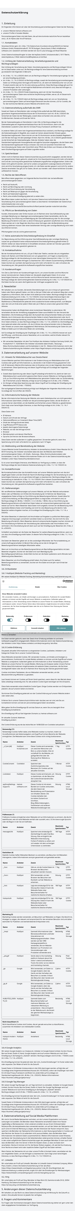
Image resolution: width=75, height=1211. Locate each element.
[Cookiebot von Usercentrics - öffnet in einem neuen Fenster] (64, 581)
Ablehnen (13, 628)
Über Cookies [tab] (62, 587)
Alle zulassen (61, 628)
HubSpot (20, 746)
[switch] (28, 620)
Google (19, 968)
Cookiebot (52, 725)
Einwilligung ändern (9, 720)
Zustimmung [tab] (13, 587)
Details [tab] (37, 587)
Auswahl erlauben (37, 628)
